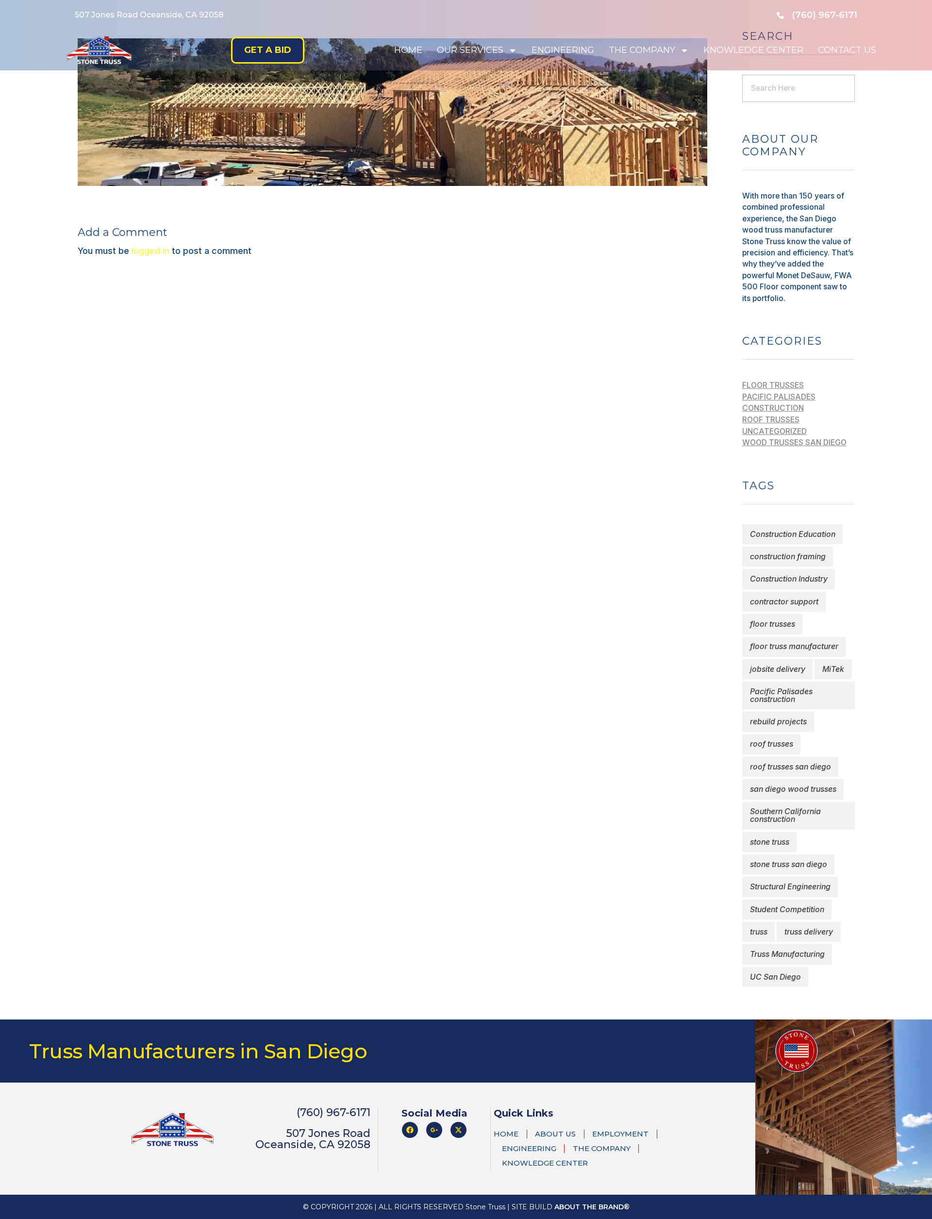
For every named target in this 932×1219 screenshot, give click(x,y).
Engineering (563, 50)
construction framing (788, 556)
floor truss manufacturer (794, 646)
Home (408, 50)
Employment (620, 1133)
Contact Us (847, 50)
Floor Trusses (773, 385)
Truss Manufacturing (787, 954)
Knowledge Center (753, 50)
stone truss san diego (788, 864)
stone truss (769, 842)
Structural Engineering (790, 886)
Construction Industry (789, 579)
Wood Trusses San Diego (794, 442)
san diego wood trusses (793, 789)
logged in (152, 251)
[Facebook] (410, 1130)
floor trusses (772, 624)
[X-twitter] (458, 1130)
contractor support (784, 601)
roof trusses (771, 744)
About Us (555, 1133)
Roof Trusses (770, 419)
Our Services (470, 50)
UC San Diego (775, 977)
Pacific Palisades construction (781, 695)
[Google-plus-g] (434, 1130)
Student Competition (787, 909)
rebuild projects (778, 721)
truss (758, 931)
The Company (642, 50)
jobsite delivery (777, 669)
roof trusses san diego (790, 766)
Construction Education (792, 534)
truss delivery (808, 931)
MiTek (833, 669)
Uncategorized (774, 431)
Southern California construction (785, 815)
